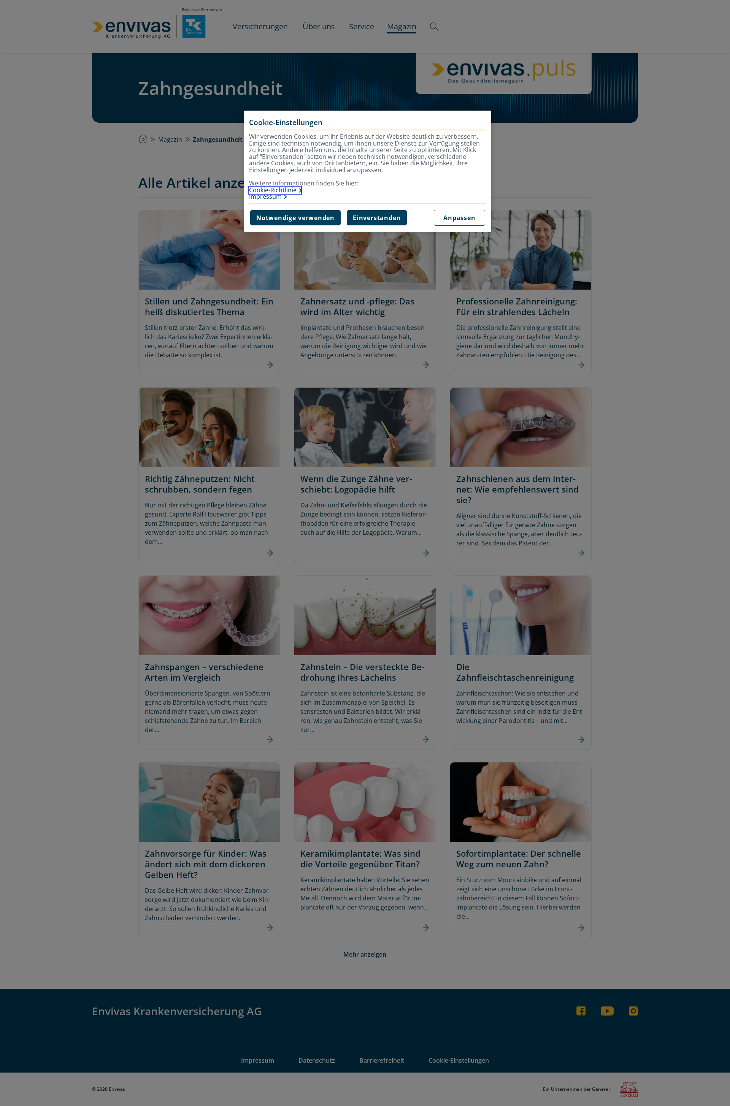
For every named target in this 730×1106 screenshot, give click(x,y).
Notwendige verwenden (295, 218)
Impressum (265, 196)
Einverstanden (377, 218)
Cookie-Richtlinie (273, 190)
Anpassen (459, 218)
